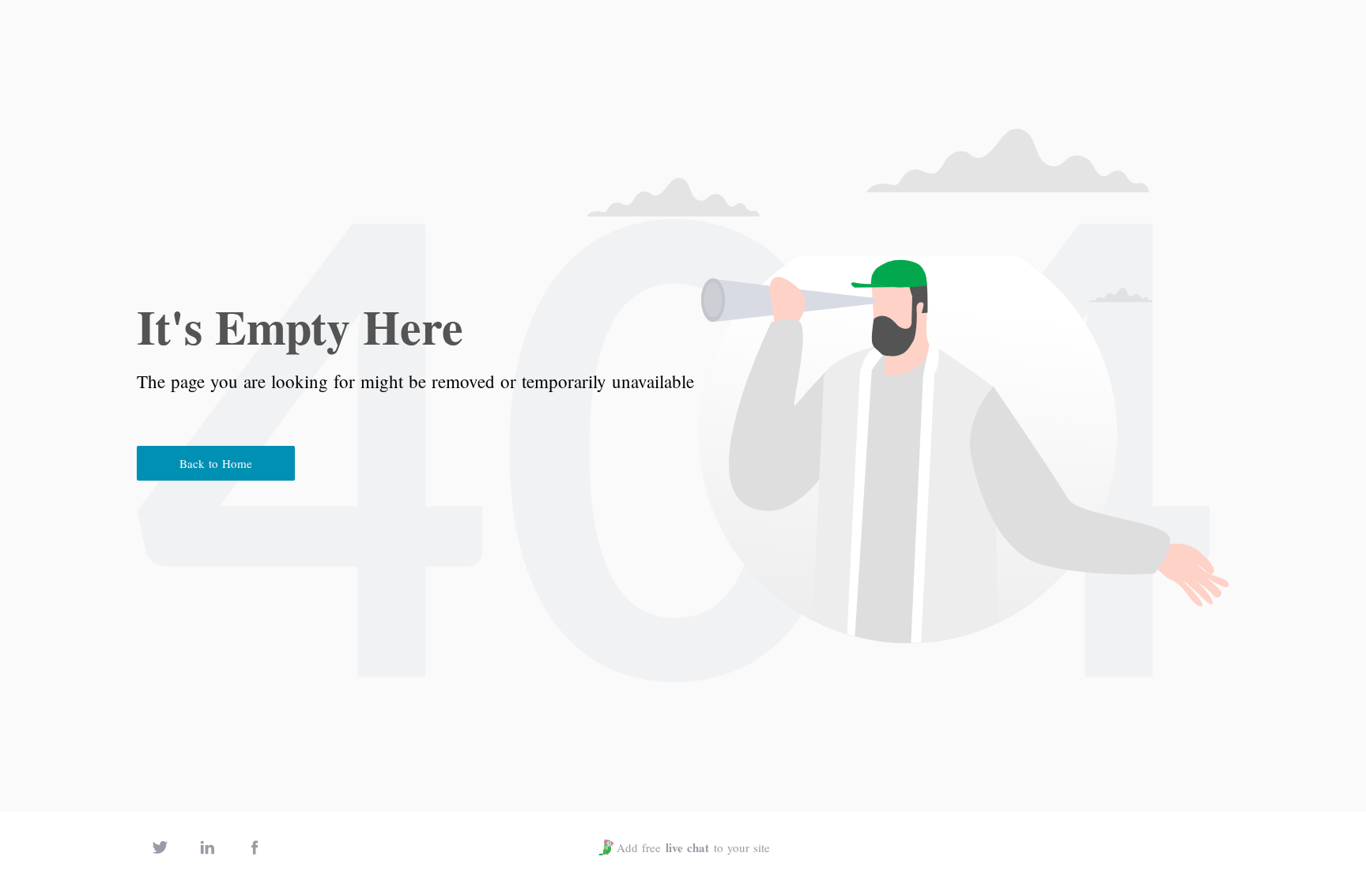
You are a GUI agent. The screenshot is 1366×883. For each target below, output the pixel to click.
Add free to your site (693, 847)
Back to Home (215, 463)
